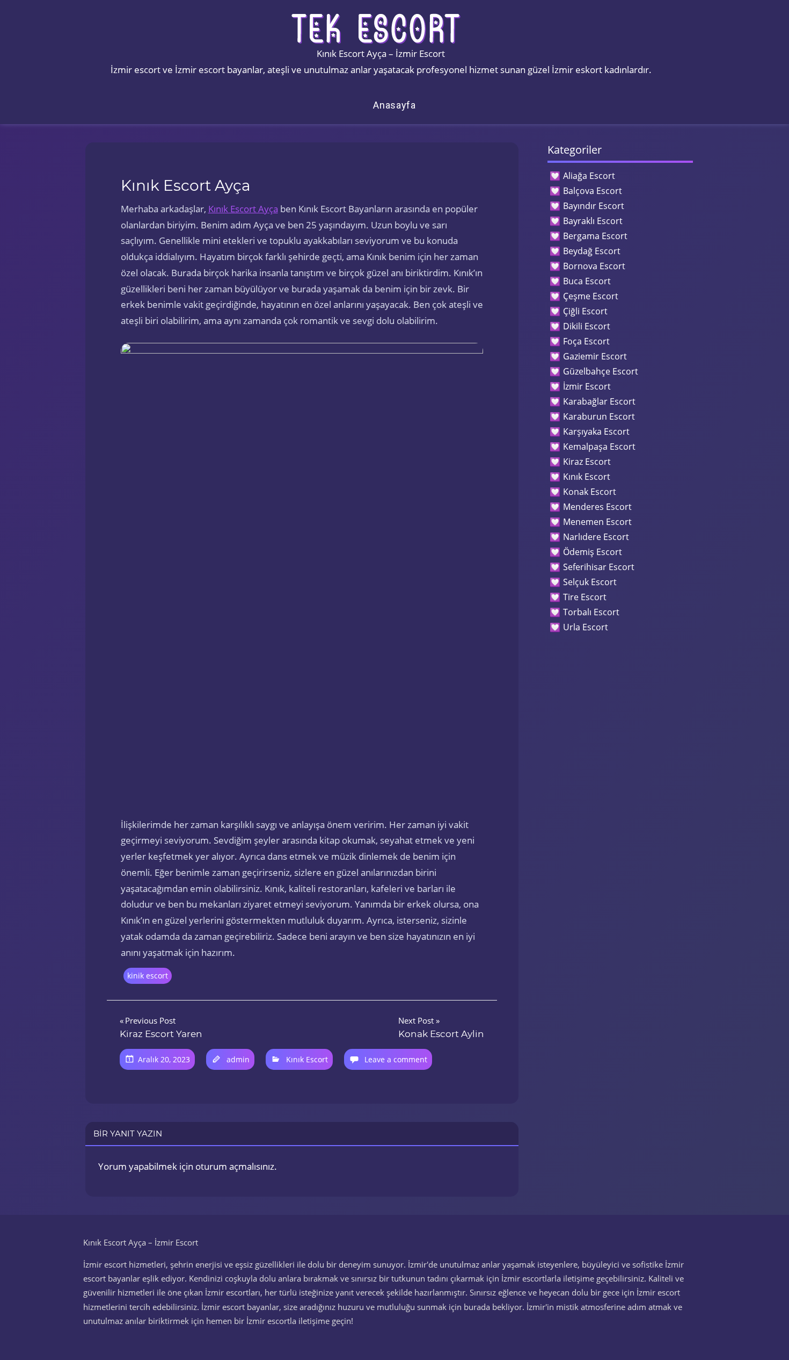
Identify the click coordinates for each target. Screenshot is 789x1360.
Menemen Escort (597, 522)
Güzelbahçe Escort (600, 371)
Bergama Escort (595, 236)
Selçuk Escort (590, 582)
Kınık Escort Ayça (243, 209)
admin (238, 1059)
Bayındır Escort (593, 206)
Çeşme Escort (590, 296)
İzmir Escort (587, 386)
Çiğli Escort (585, 311)
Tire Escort (585, 597)
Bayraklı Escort (593, 221)
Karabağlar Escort (599, 401)
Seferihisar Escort (598, 567)
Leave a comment (395, 1059)
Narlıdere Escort (596, 537)
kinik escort (147, 975)
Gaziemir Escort (595, 356)
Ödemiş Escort (592, 552)
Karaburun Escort (599, 416)
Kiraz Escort (587, 461)
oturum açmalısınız (234, 1166)
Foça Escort (586, 341)
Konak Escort (589, 492)
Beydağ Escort (591, 251)
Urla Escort (585, 627)
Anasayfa (394, 105)
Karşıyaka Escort (596, 431)
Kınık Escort (307, 1059)
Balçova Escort (592, 191)
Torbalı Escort (591, 612)
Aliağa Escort (589, 176)
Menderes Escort (597, 507)
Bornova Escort (594, 266)
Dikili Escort (586, 326)
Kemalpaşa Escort (599, 446)
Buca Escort (587, 281)
